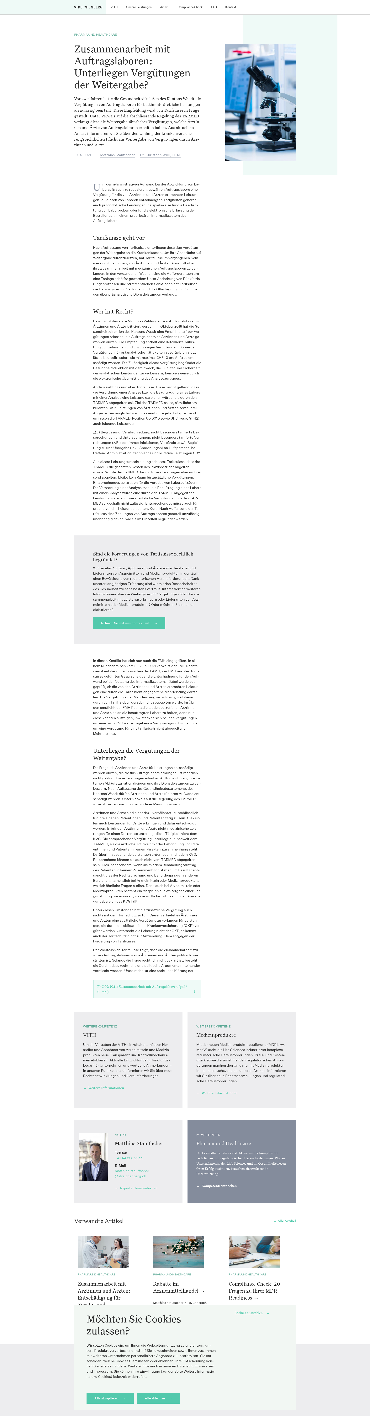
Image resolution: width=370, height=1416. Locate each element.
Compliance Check (190, 7)
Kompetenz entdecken (219, 1185)
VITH (114, 7)
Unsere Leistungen (139, 7)
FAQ (214, 7)
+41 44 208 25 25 (129, 1158)
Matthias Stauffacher (117, 155)
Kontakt (230, 7)
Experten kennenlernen (138, 1188)
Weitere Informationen (105, 1088)
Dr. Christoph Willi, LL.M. (160, 155)
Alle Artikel (287, 1221)
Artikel (164, 7)
